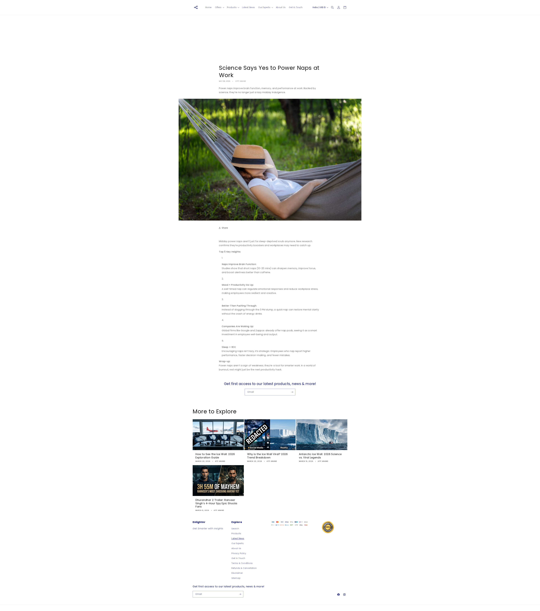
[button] (219, 7)
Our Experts (237, 543)
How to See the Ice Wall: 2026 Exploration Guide (215, 455)
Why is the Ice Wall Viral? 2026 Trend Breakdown (267, 455)
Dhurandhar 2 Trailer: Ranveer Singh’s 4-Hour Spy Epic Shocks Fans (216, 503)
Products (236, 533)
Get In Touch (238, 558)
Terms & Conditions (242, 563)
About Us (236, 548)
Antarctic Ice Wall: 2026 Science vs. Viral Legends (320, 455)
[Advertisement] (270, 37)
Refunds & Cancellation (244, 568)
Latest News (237, 538)
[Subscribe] (292, 392)
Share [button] (225, 227)
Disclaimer (237, 573)
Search (235, 528)
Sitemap (235, 578)
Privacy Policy (238, 553)
